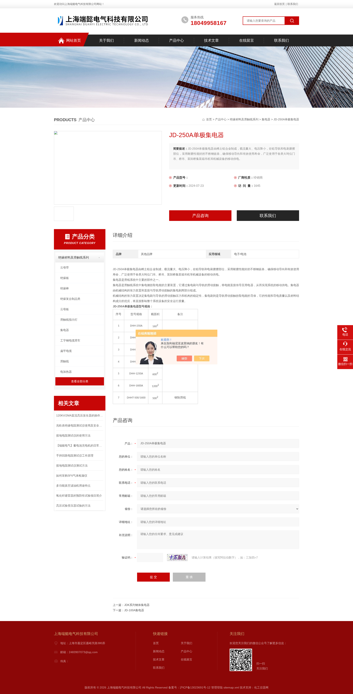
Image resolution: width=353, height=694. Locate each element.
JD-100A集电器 (134, 610)
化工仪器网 (261, 687)
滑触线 (64, 361)
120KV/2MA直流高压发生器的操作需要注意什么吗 (79, 415)
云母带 (64, 267)
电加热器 (66, 371)
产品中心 (176, 40)
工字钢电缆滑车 (70, 340)
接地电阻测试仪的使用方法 (73, 435)
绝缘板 (64, 278)
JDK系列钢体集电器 (137, 605)
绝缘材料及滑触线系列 (244, 119)
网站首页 (73, 40)
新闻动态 (141, 40)
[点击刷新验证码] (177, 557)
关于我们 (106, 40)
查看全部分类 (79, 381)
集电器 (266, 119)
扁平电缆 (66, 351)
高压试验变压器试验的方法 (73, 505)
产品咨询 (200, 215)
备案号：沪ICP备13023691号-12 (189, 687)
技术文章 (211, 40)
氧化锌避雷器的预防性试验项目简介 (79, 495)
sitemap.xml (231, 687)
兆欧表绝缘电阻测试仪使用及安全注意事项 (79, 425)
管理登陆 (217, 687)
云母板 (64, 309)
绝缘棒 (64, 288)
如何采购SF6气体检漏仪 (71, 475)
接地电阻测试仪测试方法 (72, 465)
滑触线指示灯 (68, 319)
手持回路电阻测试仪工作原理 (74, 455)
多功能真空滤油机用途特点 (73, 485)
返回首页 (279, 4)
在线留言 (246, 40)
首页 (209, 119)
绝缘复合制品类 (70, 298)
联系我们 (292, 4)
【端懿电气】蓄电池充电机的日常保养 (79, 445)
